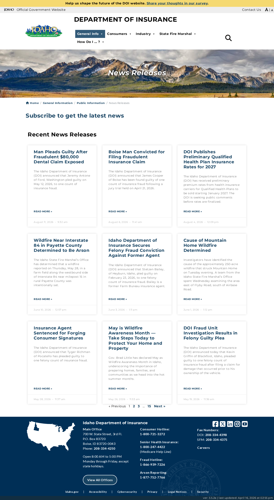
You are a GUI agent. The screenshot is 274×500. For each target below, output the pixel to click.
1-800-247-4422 (152, 447)
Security (203, 491)
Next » (159, 406)
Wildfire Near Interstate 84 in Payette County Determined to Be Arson (61, 245)
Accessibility (98, 491)
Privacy (152, 491)
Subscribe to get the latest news (75, 115)
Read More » (43, 211)
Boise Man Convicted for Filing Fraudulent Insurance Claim (137, 156)
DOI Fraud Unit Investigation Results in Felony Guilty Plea (211, 332)
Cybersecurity (127, 491)
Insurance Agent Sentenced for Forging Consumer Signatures (60, 332)
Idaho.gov (72, 491)
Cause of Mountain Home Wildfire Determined (205, 245)
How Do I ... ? (88, 42)
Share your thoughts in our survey (177, 3)
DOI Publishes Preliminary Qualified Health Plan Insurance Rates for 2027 (209, 159)
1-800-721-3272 (152, 434)
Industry (143, 34)
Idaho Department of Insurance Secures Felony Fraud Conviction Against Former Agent (137, 248)
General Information (58, 103)
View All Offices (100, 480)
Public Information (91, 103)
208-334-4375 (216, 439)
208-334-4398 (216, 435)
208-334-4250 (104, 448)
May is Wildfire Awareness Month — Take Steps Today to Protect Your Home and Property (135, 338)
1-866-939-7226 (152, 464)
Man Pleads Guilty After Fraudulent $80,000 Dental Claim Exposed (61, 156)
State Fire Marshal (175, 34)
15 (149, 406)
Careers (203, 447)
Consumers (117, 34)
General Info (88, 34)
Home (34, 103)
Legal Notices (177, 491)
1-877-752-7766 (152, 477)
